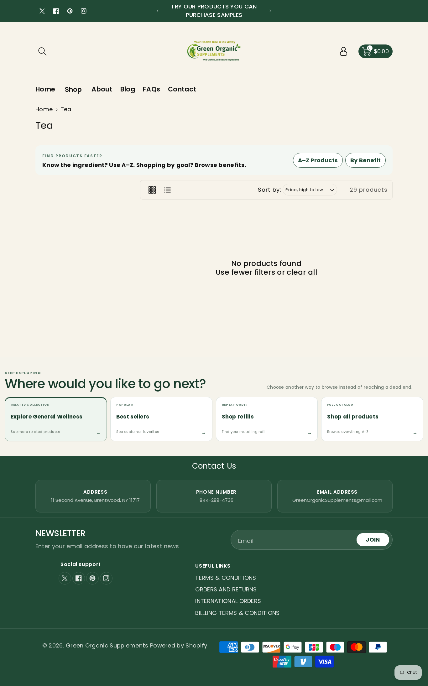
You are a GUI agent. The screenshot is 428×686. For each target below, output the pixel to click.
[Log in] (344, 51)
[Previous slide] (157, 11)
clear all (302, 272)
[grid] (152, 190)
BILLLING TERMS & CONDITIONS (237, 613)
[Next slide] (270, 11)
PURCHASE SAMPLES (214, 15)
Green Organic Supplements (108, 645)
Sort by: (269, 189)
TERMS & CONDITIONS (225, 578)
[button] (42, 51)
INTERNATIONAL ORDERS (228, 601)
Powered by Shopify (178, 645)
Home (44, 109)
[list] (167, 190)
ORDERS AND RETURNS (226, 589)
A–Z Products (318, 160)
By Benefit (365, 160)
